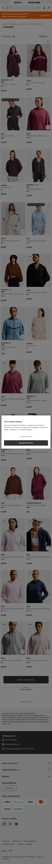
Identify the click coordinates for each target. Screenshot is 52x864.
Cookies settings (26, 436)
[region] (26, 432)
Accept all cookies (26, 443)
